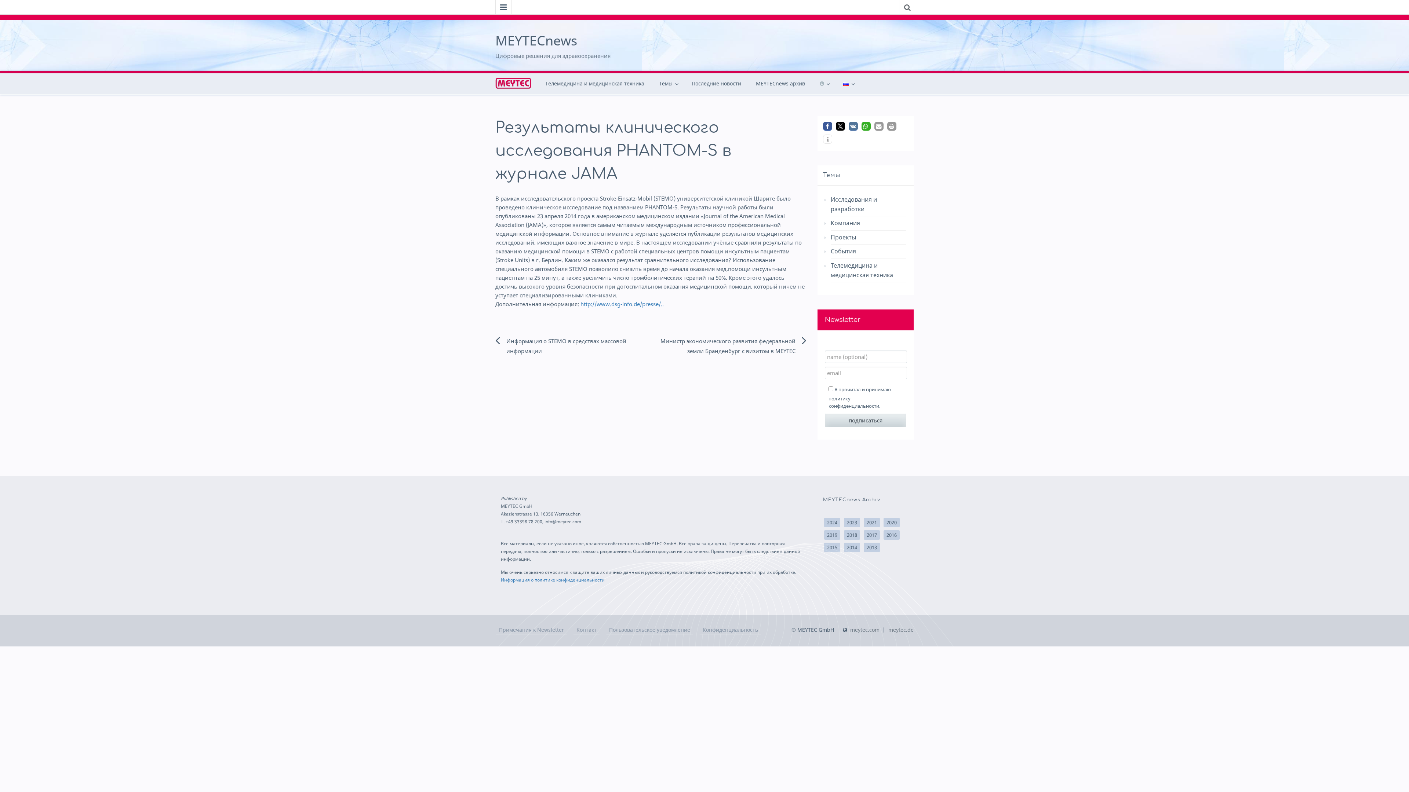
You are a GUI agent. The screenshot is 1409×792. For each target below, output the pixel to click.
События (843, 251)
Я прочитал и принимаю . (860, 397)
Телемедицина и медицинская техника (594, 83)
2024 (832, 522)
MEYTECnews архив (780, 83)
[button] (827, 126)
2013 (872, 547)
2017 (872, 535)
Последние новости (716, 83)
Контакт (586, 629)
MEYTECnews (536, 41)
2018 (852, 535)
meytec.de (901, 629)
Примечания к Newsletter (531, 629)
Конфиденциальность (730, 629)
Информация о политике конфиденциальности (553, 580)
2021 (872, 522)
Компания (845, 223)
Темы (666, 83)
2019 (832, 535)
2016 (891, 535)
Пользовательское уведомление (649, 629)
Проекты (843, 237)
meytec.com (865, 629)
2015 (832, 547)
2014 (852, 547)
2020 (891, 522)
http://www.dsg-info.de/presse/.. (622, 304)
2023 (852, 522)
